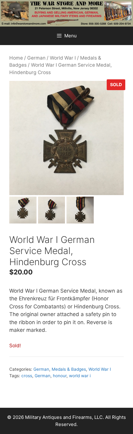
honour (59, 375)
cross (26, 375)
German (36, 58)
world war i (80, 375)
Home (16, 58)
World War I (63, 58)
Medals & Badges (69, 369)
